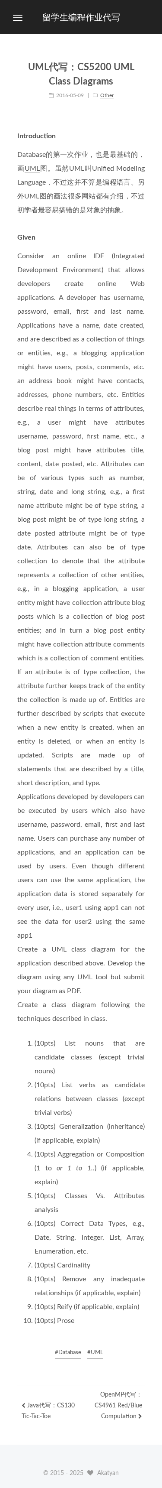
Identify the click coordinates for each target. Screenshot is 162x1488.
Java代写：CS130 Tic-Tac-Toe (48, 1411)
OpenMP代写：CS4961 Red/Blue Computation (118, 1406)
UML (32, 168)
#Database (68, 1352)
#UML (95, 1352)
